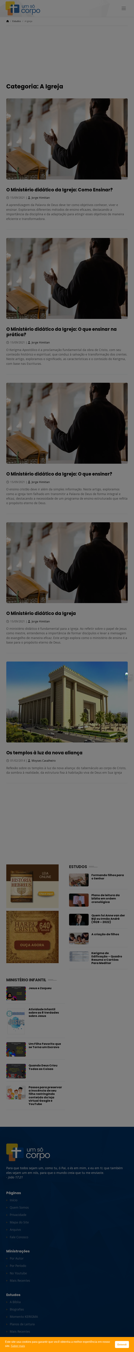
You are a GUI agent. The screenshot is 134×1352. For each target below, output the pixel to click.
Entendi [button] (122, 1344)
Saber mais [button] (18, 1345)
